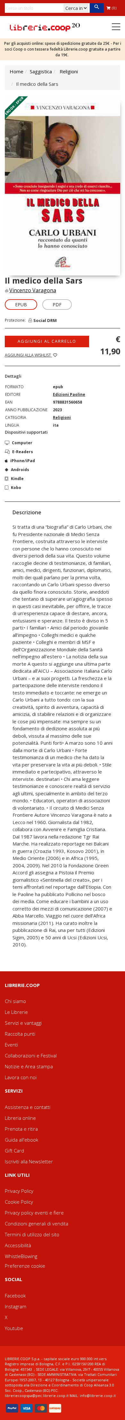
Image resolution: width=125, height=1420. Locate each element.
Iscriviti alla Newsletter (29, 1161)
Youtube (14, 1328)
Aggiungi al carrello (47, 341)
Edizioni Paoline (69, 394)
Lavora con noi (21, 1077)
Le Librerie (16, 1012)
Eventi (11, 1044)
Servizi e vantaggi (23, 1023)
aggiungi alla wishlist (28, 355)
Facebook (15, 1295)
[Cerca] (96, 8)
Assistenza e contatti (27, 1107)
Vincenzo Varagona (32, 290)
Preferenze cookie (25, 1266)
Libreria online (20, 1118)
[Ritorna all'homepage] (45, 26)
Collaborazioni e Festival (31, 1055)
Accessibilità (18, 1245)
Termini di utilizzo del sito (32, 1234)
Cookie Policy (19, 1202)
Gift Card (14, 1150)
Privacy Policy (19, 1191)
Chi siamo (15, 1001)
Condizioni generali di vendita (36, 1223)
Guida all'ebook (21, 1139)
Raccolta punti (20, 1034)
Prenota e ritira (21, 1129)
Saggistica (41, 71)
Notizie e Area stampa (29, 1066)
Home (16, 71)
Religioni (69, 71)
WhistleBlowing (21, 1256)
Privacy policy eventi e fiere (34, 1212)
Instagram (15, 1306)
